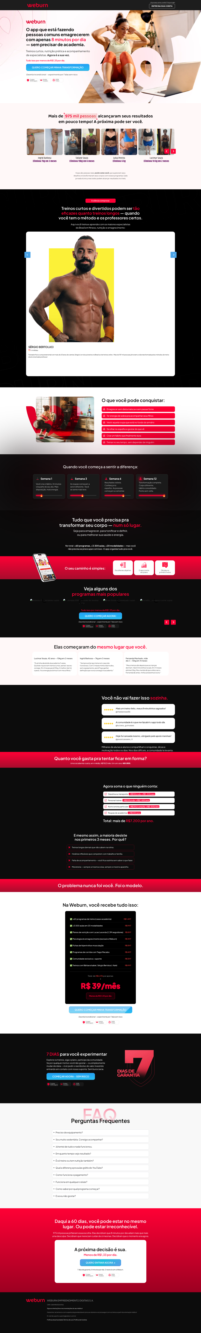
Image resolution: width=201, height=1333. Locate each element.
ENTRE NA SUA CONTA (162, 6)
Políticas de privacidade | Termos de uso (60, 1320)
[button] (166, 151)
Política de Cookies (80, 1320)
